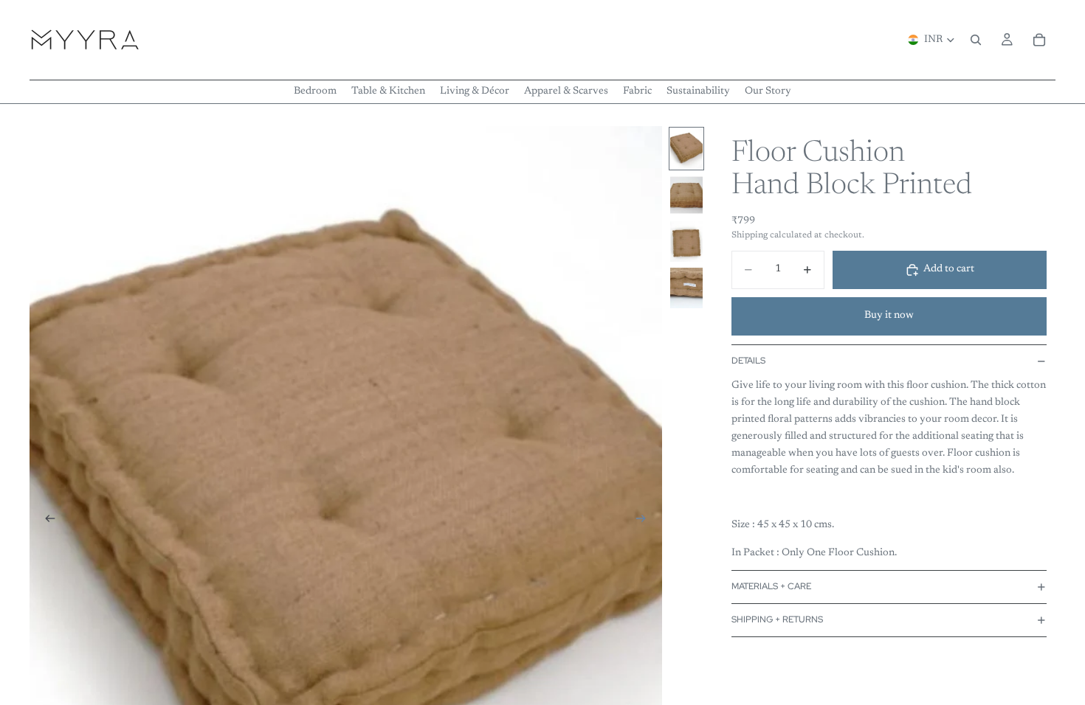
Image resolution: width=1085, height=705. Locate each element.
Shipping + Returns (777, 619)
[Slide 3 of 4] (686, 241)
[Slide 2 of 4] (686, 195)
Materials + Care (771, 586)
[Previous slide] (46, 521)
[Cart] (1039, 40)
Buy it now (889, 315)
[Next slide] (646, 521)
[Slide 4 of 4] (686, 288)
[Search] (976, 40)
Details (748, 361)
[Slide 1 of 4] (686, 148)
